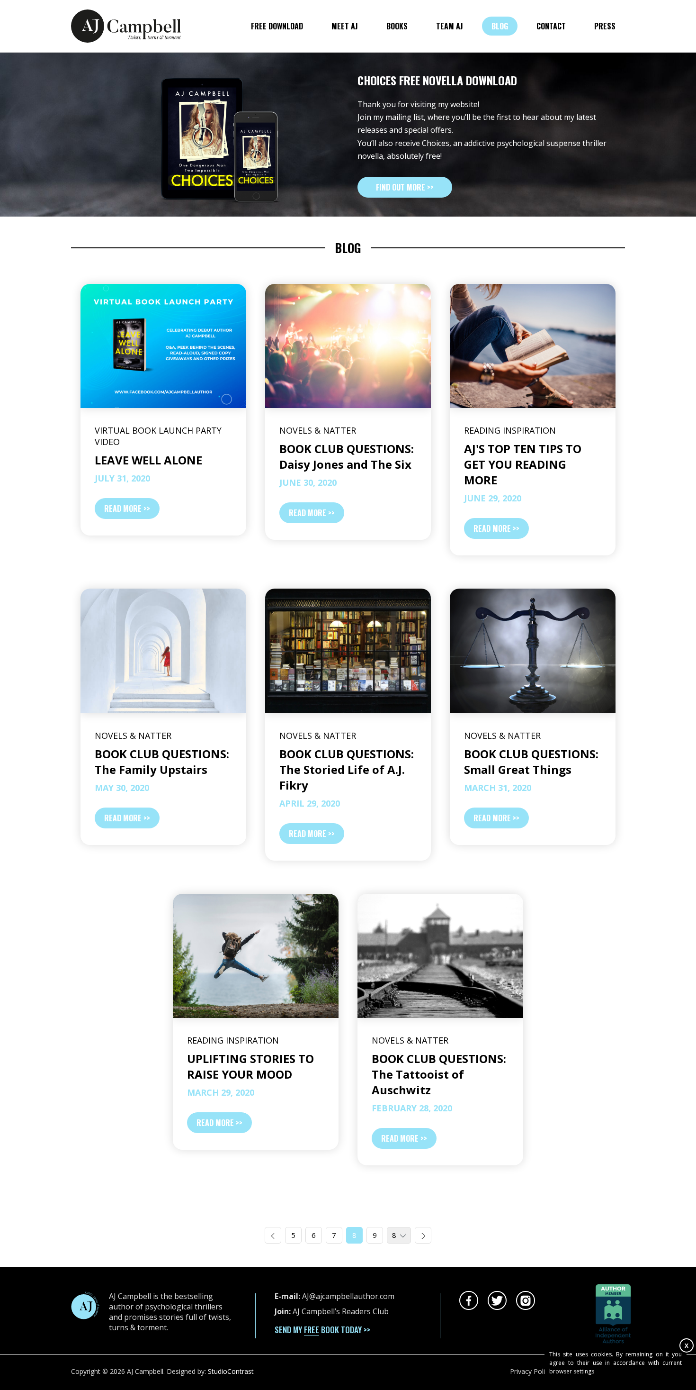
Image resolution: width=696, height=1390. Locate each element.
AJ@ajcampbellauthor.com (348, 1296)
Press (605, 26)
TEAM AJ (449, 26)
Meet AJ (344, 26)
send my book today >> (322, 1329)
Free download (277, 26)
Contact (551, 26)
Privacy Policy (531, 1371)
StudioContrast (231, 1371)
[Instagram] (525, 1300)
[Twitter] (497, 1300)
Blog (499, 26)
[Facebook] (468, 1300)
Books (397, 26)
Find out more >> (405, 187)
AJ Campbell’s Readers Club (341, 1311)
